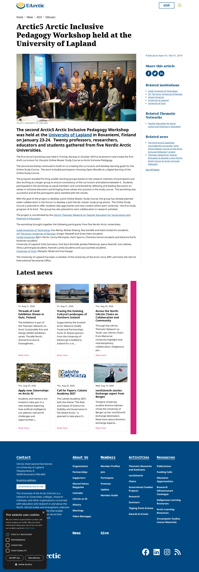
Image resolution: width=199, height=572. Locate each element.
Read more (23, 355)
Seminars (134, 502)
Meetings (78, 510)
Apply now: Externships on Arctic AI (33, 392)
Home (19, 17)
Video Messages (82, 516)
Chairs (132, 481)
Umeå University (25, 237)
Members (108, 457)
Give (166, 5)
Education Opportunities (165, 479)
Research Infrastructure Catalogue (165, 491)
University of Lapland (70, 134)
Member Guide (109, 495)
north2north (136, 475)
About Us (80, 457)
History (77, 504)
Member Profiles (110, 466)
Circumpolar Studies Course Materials (168, 520)
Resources (166, 457)
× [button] (43, 513)
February (50, 17)
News (30, 17)
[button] (25, 564)
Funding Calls (164, 472)
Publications (164, 466)
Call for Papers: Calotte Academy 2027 (72, 392)
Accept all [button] (14, 558)
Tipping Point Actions (141, 508)
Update (105, 489)
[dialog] (25, 539)
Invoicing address (26, 480)
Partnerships (80, 472)
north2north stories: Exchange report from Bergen (110, 393)
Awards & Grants (138, 514)
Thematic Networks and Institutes (140, 468)
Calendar (78, 493)
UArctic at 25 (80, 498)
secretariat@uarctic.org (31, 486)
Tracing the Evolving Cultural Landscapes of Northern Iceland (72, 314)
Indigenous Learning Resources (169, 501)
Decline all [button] (34, 558)
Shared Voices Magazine (81, 485)
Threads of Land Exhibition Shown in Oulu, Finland (31, 314)
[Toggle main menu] (180, 5)
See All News (153, 169)
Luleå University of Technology (33, 230)
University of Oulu (26, 251)
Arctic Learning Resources (165, 511)
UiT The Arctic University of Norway (35, 233)
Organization (80, 466)
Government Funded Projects (141, 489)
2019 (39, 17)
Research (134, 496)
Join (103, 472)
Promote (106, 483)
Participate (107, 477)
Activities (139, 457)
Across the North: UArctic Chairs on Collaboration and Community (107, 315)
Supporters (79, 477)
